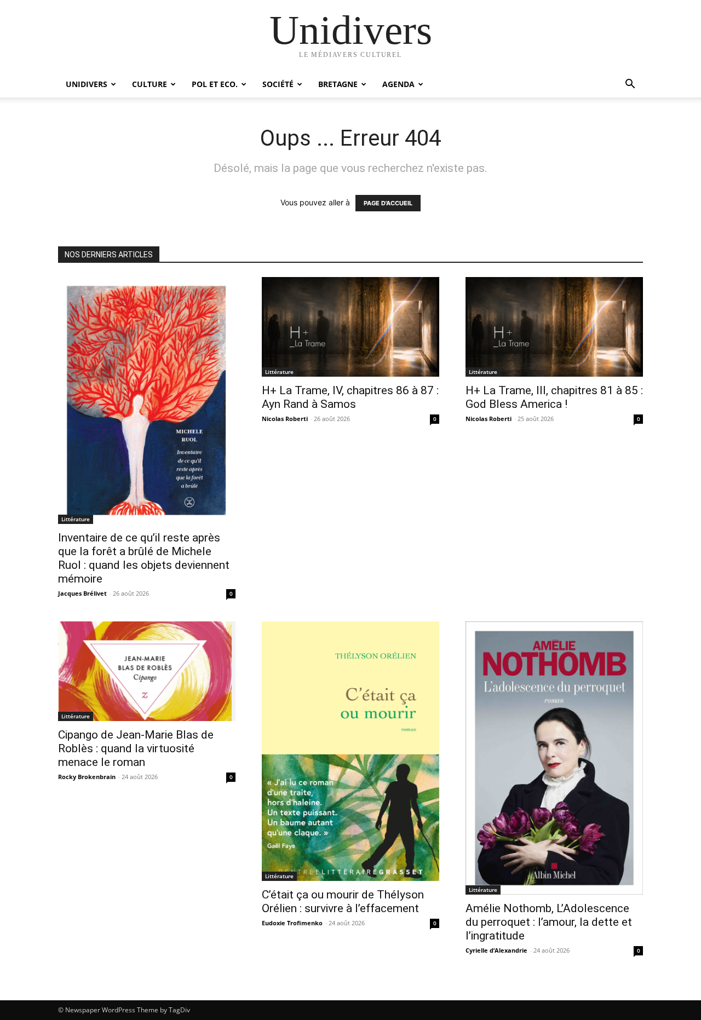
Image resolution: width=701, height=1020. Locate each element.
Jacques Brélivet (82, 593)
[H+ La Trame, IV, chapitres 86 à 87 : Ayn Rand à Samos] (350, 327)
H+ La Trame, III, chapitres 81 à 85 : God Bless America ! (554, 397)
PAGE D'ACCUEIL (388, 203)
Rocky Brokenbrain (87, 777)
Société (278, 84)
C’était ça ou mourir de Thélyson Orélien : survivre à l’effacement (343, 901)
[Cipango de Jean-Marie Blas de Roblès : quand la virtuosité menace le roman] (146, 671)
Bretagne (338, 84)
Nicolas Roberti (285, 418)
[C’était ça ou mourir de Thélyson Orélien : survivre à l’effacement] (350, 751)
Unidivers (86, 84)
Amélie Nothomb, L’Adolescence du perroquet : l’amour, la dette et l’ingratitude (549, 922)
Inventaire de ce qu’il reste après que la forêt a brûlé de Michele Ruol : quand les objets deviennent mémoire (143, 558)
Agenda (398, 84)
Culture (149, 84)
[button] (630, 85)
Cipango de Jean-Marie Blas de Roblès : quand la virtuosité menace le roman (136, 748)
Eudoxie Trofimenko (292, 923)
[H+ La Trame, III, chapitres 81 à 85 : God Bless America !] (554, 327)
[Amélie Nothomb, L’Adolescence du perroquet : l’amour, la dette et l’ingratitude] (554, 757)
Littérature (75, 519)
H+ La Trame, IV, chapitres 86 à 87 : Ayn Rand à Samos (350, 397)
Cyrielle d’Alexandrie (496, 950)
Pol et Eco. (215, 84)
